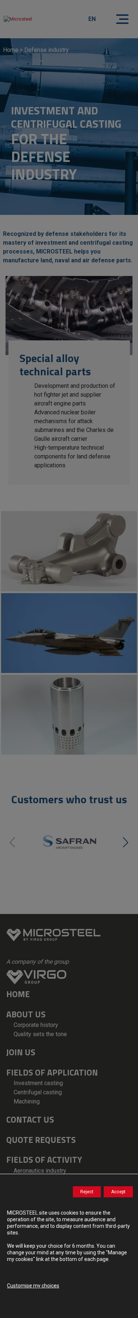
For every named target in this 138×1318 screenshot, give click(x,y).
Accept (118, 1191)
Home (10, 49)
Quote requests (41, 1139)
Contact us (30, 1119)
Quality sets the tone (40, 1034)
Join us (20, 1052)
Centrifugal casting (38, 1092)
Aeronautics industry (40, 1170)
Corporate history (36, 1024)
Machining (27, 1101)
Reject (86, 1191)
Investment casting (38, 1083)
